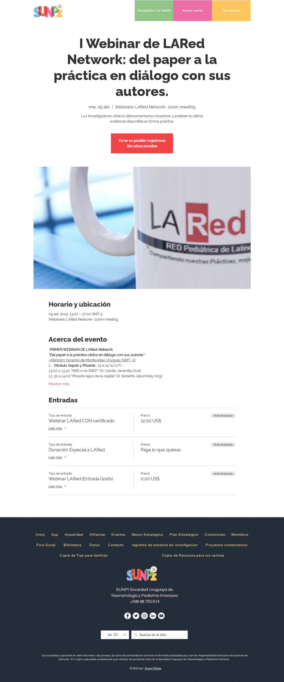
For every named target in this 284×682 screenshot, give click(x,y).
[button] (192, 10)
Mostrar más (59, 384)
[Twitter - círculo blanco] (136, 615)
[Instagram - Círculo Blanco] (144, 615)
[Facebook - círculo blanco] (127, 615)
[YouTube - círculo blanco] (161, 615)
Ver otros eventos (142, 146)
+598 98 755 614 (144, 601)
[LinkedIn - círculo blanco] (153, 615)
